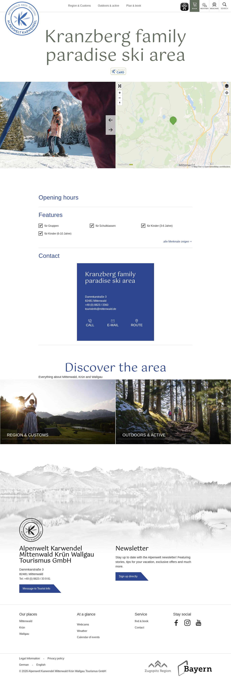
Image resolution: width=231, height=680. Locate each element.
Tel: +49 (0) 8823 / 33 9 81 (34, 578)
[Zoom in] (119, 92)
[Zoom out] (119, 97)
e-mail (113, 325)
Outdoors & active (108, 5)
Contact (139, 627)
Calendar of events (88, 637)
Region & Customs (79, 5)
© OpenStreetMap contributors (216, 166)
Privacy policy (56, 658)
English (40, 664)
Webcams (214, 8)
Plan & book (133, 5)
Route (137, 325)
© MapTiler (197, 166)
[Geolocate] (226, 92)
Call (90, 325)
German (24, 664)
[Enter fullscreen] (119, 86)
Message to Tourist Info (36, 588)
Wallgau (24, 633)
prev (111, 120)
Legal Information (29, 658)
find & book (141, 621)
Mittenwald (25, 621)
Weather (204, 8)
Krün (22, 627)
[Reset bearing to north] (119, 102)
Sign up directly (128, 576)
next (111, 130)
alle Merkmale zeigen (176, 241)
